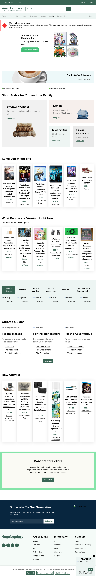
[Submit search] (68, 9)
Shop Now (11, 119)
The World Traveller (75, 346)
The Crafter (9, 346)
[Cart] (92, 9)
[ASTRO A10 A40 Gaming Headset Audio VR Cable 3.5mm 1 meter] (71, 249)
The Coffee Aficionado (14, 353)
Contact (36, 559)
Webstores (58, 552)
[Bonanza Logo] (12, 9)
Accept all (30, 573)
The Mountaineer (74, 350)
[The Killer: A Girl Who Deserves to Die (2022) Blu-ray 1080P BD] (71, 186)
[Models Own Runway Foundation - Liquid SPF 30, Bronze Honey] (9, 249)
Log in (83, 2)
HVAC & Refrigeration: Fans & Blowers (9, 418)
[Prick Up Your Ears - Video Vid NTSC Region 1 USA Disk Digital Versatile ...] (56, 186)
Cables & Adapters (71, 254)
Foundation (9, 254)
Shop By (91, 16)
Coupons (59, 16)
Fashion (87, 189)
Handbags (43, 16)
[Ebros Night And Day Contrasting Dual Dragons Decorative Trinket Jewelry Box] (25, 249)
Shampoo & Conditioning (55, 439)
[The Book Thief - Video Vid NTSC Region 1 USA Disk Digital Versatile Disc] (9, 186)
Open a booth (48, 472)
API (34, 548)
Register (91, 2)
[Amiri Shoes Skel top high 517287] (87, 186)
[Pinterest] (12, 545)
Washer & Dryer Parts (24, 417)
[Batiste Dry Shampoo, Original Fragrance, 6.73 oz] (56, 411)
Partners (57, 545)
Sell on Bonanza (7, 2)
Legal (56, 541)
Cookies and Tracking (83, 545)
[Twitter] (8, 545)
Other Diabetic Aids (40, 420)
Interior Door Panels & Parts (71, 412)
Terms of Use (80, 552)
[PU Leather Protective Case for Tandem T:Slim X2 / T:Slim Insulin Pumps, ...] (40, 411)
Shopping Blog (38, 555)
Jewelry (51, 16)
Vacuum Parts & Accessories (55, 254)
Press (56, 548)
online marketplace (48, 467)
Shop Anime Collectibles (31, 49)
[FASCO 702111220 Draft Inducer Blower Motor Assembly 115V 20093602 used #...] (9, 411)
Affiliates (36, 545)
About (35, 541)
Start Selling (48, 479)
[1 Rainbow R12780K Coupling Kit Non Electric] (56, 249)
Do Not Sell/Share (62, 573)
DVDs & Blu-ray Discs (40, 202)
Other (25, 262)
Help (19, 2)
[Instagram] (17, 545)
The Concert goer (74, 353)
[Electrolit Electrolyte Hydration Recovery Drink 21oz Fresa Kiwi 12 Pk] (40, 249)
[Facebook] (4, 545)
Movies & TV (9, 203)
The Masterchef (11, 350)
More (65, 16)
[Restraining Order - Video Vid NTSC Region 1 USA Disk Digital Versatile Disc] (25, 186)
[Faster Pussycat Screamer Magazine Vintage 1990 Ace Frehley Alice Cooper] (87, 249)
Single (40, 262)
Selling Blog (37, 552)
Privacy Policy (80, 548)
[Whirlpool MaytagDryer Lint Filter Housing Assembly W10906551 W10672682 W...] (25, 411)
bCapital (57, 555)
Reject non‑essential (45, 573)
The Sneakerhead (43, 350)
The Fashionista (42, 353)
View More (48, 361)
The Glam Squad (43, 346)
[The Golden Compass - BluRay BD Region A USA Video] (40, 186)
